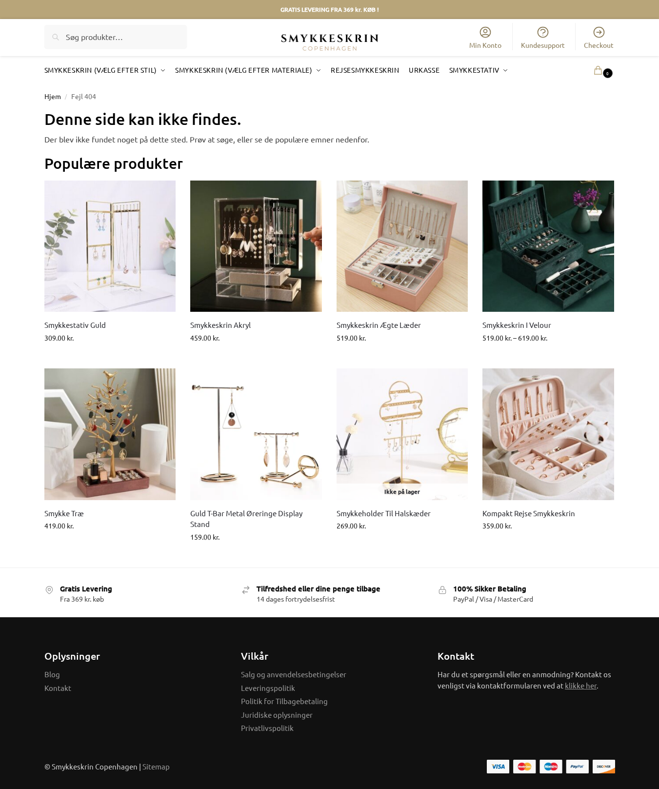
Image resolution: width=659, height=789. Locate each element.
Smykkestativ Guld (75, 324)
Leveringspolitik (268, 687)
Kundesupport (543, 44)
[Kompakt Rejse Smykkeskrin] (548, 434)
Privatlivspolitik (267, 727)
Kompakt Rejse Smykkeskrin (528, 513)
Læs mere (402, 546)
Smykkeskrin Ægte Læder (379, 324)
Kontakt (57, 687)
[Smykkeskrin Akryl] (256, 246)
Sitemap (156, 766)
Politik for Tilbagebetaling (284, 701)
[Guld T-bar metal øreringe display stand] (256, 434)
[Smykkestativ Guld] (110, 246)
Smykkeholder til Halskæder (384, 513)
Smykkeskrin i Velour (516, 324)
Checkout (599, 44)
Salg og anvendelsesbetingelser (293, 674)
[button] (589, 70)
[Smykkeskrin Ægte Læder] (402, 246)
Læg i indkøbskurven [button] (110, 358)
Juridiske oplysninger (277, 714)
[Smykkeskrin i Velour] (548, 246)
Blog (52, 674)
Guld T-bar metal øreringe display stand (246, 518)
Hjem (52, 96)
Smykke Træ (64, 513)
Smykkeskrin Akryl (220, 324)
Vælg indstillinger (402, 358)
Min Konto (485, 44)
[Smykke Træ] (110, 434)
